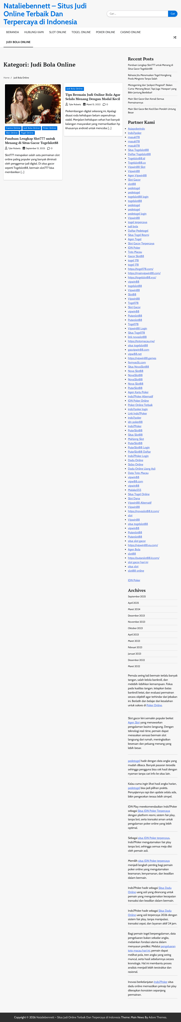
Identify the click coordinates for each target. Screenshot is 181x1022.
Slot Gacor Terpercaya (141, 243)
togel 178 (133, 260)
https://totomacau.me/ (141, 341)
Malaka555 (134, 490)
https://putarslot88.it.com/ (143, 558)
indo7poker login (138, 409)
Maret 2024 (134, 609)
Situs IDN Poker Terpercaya (154, 810)
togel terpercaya (137, 222)
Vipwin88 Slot (136, 167)
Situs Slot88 (135, 434)
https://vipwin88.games (142, 358)
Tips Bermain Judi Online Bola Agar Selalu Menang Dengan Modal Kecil (92, 96)
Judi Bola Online (18, 42)
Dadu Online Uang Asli (141, 468)
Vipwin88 (134, 171)
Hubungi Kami (34, 32)
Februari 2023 (135, 647)
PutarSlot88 (135, 388)
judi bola (133, 226)
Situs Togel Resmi (138, 235)
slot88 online (136, 570)
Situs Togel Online (139, 494)
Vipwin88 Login (137, 328)
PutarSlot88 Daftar (139, 451)
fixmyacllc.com (137, 362)
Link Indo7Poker (137, 413)
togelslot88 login (138, 196)
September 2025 (137, 596)
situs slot (133, 566)
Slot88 (132, 294)
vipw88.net (135, 354)
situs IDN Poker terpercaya (154, 838)
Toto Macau (135, 252)
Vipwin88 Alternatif (139, 502)
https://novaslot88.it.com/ (143, 511)
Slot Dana (134, 498)
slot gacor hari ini (138, 562)
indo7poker (134, 417)
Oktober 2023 (135, 628)
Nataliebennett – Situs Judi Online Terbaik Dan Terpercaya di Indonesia (45, 13)
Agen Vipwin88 (137, 175)
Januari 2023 (134, 653)
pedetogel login (137, 213)
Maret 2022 (134, 666)
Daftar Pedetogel (138, 230)
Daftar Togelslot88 (139, 154)
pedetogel (134, 188)
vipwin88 (133, 281)
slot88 (132, 184)
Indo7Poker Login (138, 456)
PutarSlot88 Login (139, 447)
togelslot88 (135, 201)
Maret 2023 (134, 640)
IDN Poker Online (138, 400)
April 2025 (133, 602)
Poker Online (105, 32)
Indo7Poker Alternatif (140, 396)
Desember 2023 (136, 615)
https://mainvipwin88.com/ (144, 273)
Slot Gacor (134, 179)
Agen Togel (134, 239)
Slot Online (57, 32)
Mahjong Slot (136, 439)
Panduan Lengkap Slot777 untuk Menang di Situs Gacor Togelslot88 (31, 140)
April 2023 (133, 634)
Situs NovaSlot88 (138, 366)
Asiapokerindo (136, 128)
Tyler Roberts (14, 148)
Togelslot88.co (137, 162)
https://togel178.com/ (140, 269)
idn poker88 (135, 422)
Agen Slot (134, 722)
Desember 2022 (136, 660)
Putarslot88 (135, 315)
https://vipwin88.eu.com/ (143, 545)
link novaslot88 (137, 337)
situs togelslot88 (138, 345)
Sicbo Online (135, 464)
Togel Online (81, 32)
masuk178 (134, 137)
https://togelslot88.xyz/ (142, 277)
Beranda (12, 32)
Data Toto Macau (138, 473)
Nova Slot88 (135, 371)
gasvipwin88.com (138, 349)
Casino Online (130, 32)
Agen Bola (134, 549)
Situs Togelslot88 (138, 150)
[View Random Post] (174, 37)
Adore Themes (157, 1017)
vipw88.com (135, 481)
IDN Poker (134, 247)
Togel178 (133, 303)
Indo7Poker (134, 426)
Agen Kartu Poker (138, 392)
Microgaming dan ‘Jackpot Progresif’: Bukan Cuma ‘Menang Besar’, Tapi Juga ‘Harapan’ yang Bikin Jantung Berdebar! (152, 89)
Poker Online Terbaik (140, 405)
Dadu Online (135, 460)
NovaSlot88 (135, 375)
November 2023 (136, 621)
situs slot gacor (137, 541)
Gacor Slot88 (136, 256)
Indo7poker (134, 133)
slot (130, 515)
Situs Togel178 (136, 332)
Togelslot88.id (136, 158)
